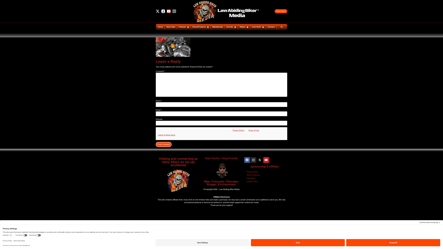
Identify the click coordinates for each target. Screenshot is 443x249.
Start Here (170, 27)
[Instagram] (174, 11)
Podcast (182, 27)
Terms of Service (253, 175)
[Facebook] (163, 11)
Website (159, 119)
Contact (271, 27)
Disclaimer (251, 178)
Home (160, 27)
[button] (282, 27)
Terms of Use (253, 130)
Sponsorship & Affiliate (264, 166)
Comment (160, 71)
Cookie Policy (252, 181)
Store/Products (199, 27)
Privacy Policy (238, 130)
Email (159, 110)
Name (159, 101)
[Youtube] (169, 11)
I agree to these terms (166, 135)
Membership (217, 27)
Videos (242, 27)
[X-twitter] (158, 11)
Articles (229, 27)
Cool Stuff (256, 27)
